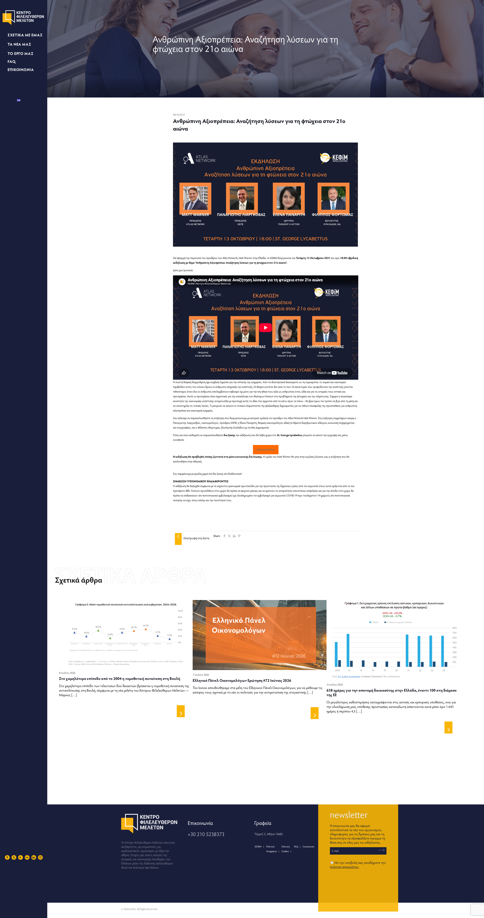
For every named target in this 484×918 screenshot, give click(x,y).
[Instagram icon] (40, 857)
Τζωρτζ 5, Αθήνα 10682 (268, 834)
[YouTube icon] (20, 857)
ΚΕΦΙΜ (258, 846)
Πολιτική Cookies (286, 849)
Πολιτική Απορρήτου (271, 849)
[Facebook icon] (7, 857)
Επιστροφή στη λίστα (196, 538)
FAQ (296, 846)
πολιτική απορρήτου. (344, 866)
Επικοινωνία (308, 846)
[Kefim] (23, 17)
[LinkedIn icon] (33, 857)
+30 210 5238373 (206, 834)
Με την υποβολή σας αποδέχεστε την (358, 864)
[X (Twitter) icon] (14, 857)
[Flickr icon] (27, 857)
